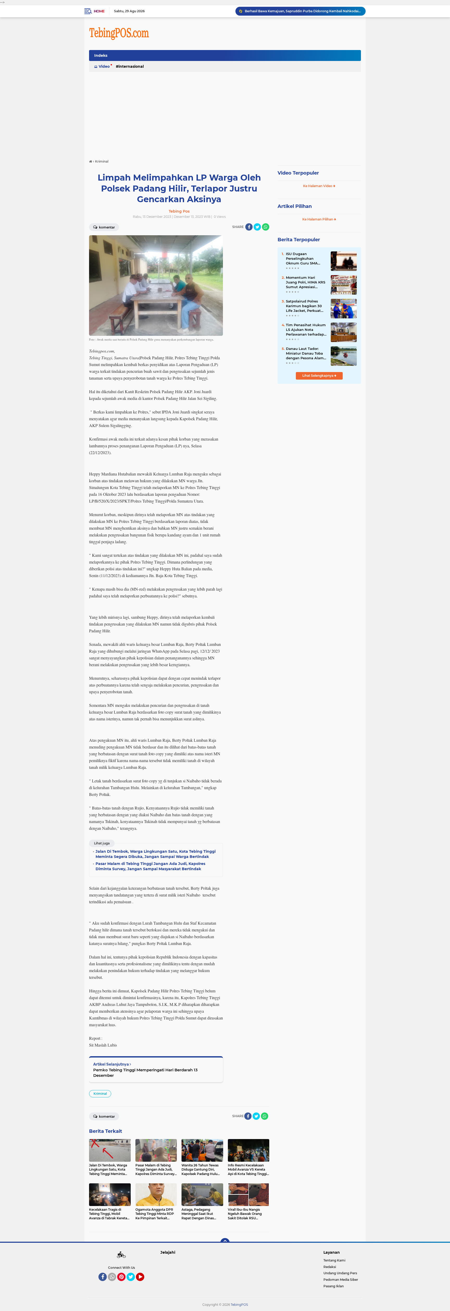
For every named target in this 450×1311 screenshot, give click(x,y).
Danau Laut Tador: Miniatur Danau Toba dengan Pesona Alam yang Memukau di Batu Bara (305, 354)
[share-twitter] (257, 227)
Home (99, 11)
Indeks (100, 55)
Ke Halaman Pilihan (318, 219)
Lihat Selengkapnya (318, 376)
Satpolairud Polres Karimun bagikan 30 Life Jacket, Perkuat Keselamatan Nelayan (305, 306)
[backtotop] (225, 1242)
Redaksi (329, 1267)
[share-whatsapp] (265, 227)
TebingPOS (239, 1305)
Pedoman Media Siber (340, 1280)
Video (104, 66)
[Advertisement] (225, 113)
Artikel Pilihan (295, 206)
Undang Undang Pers (340, 1273)
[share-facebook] (249, 227)
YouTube (143, 1283)
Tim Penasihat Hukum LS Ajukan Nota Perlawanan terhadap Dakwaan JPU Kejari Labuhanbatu (306, 330)
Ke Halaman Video (318, 186)
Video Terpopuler (298, 173)
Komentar (106, 227)
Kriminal (100, 1094)
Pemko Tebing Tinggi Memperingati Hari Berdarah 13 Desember (145, 1072)
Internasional (131, 66)
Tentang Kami (334, 1260)
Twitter (133, 1283)
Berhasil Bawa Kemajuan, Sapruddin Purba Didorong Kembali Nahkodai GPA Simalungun (303, 11)
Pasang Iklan (333, 1286)
